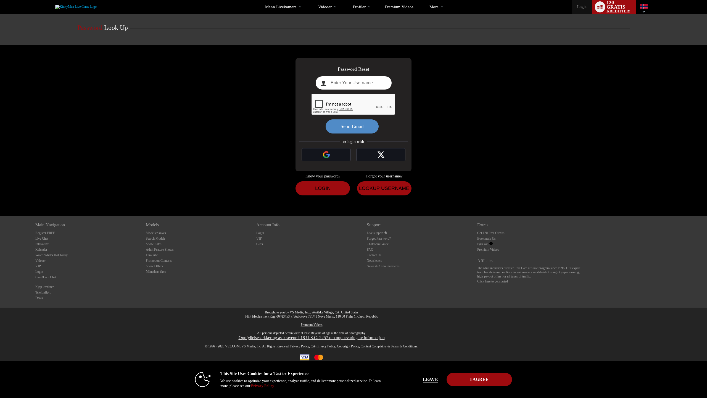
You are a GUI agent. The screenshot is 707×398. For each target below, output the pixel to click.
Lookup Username (384, 188)
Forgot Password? (379, 238)
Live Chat (41, 238)
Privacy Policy (299, 346)
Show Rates (154, 244)
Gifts (259, 244)
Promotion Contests (159, 261)
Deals (39, 298)
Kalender (41, 250)
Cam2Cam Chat (45, 277)
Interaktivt (42, 244)
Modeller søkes (156, 233)
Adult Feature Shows (160, 250)
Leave (430, 379)
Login (582, 7)
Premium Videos (488, 250)
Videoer (325, 7)
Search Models (155, 238)
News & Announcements (383, 266)
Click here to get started (492, 281)
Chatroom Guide (378, 244)
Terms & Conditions (404, 346)
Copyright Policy (348, 346)
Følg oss (483, 244)
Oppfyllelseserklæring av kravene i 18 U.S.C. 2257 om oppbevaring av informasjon (312, 337)
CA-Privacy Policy (323, 346)
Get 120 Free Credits (491, 233)
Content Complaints (374, 346)
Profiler (359, 7)
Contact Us (374, 255)
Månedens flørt (156, 272)
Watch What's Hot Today (51, 255)
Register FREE (45, 233)
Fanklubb (152, 255)
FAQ (370, 250)
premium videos (399, 7)
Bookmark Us (486, 238)
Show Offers (154, 266)
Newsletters (374, 261)
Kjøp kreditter (44, 287)
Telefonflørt (43, 292)
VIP (38, 266)
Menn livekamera (281, 7)
